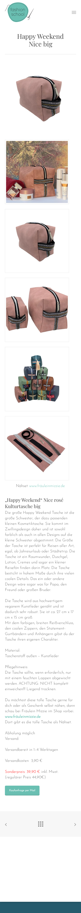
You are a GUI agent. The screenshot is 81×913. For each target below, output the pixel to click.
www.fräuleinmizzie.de (47, 486)
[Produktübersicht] (40, 823)
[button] (74, 12)
